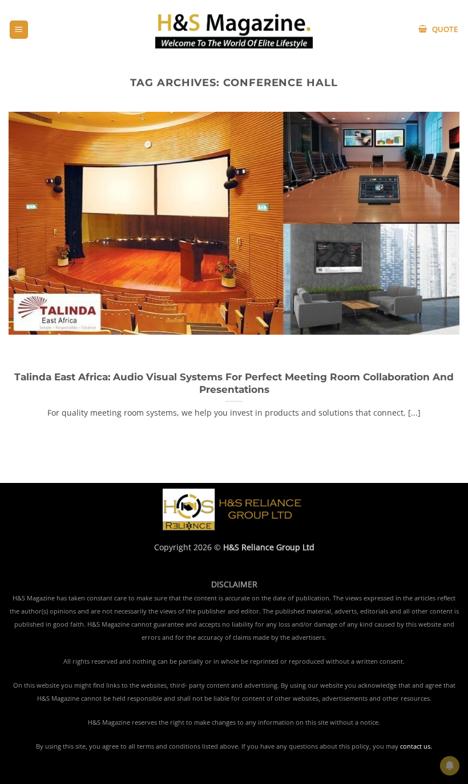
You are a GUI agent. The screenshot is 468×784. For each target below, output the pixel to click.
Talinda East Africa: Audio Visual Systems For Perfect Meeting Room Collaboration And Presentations (234, 383)
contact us (415, 746)
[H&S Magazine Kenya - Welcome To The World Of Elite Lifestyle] (234, 29)
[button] (19, 30)
